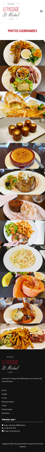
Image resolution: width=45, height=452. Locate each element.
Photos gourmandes (8, 402)
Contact (4, 405)
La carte (4, 398)
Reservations (6, 413)
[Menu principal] (41, 11)
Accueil (4, 390)
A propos (4, 394)
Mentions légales (7, 409)
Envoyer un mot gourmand (11, 431)
